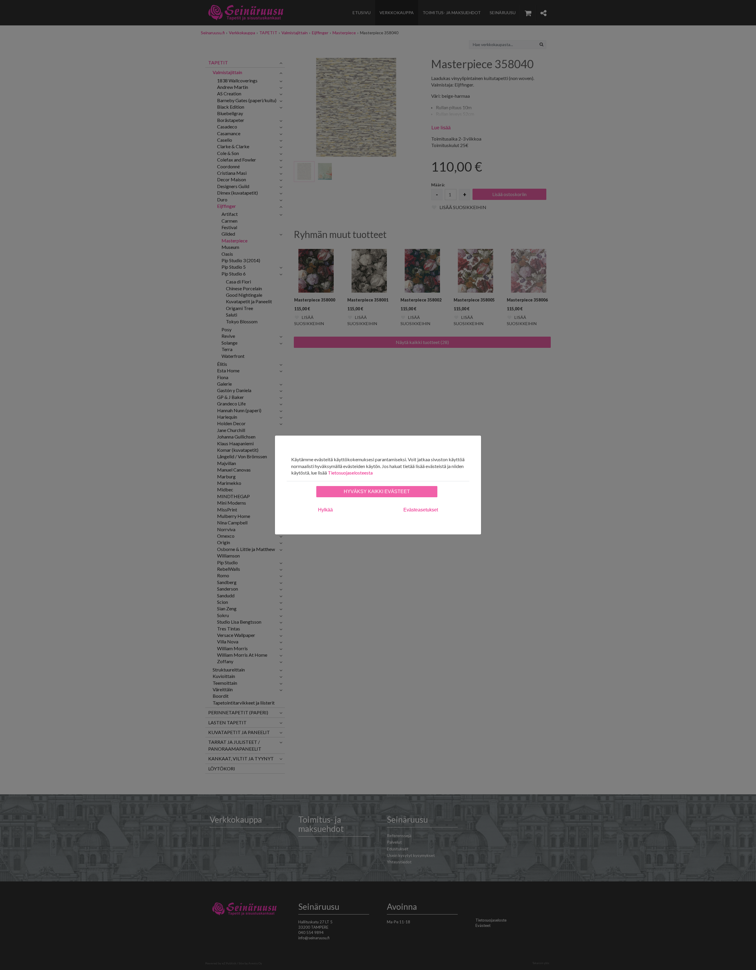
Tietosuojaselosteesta (350, 472)
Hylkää (325, 509)
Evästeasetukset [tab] (420, 509)
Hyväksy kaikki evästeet (377, 491)
